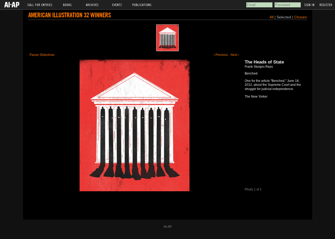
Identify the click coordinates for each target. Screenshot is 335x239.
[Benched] (167, 37)
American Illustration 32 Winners (69, 15)
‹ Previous (221, 55)
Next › (235, 55)
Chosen (300, 17)
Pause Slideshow (42, 55)
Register (326, 5)
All (271, 17)
